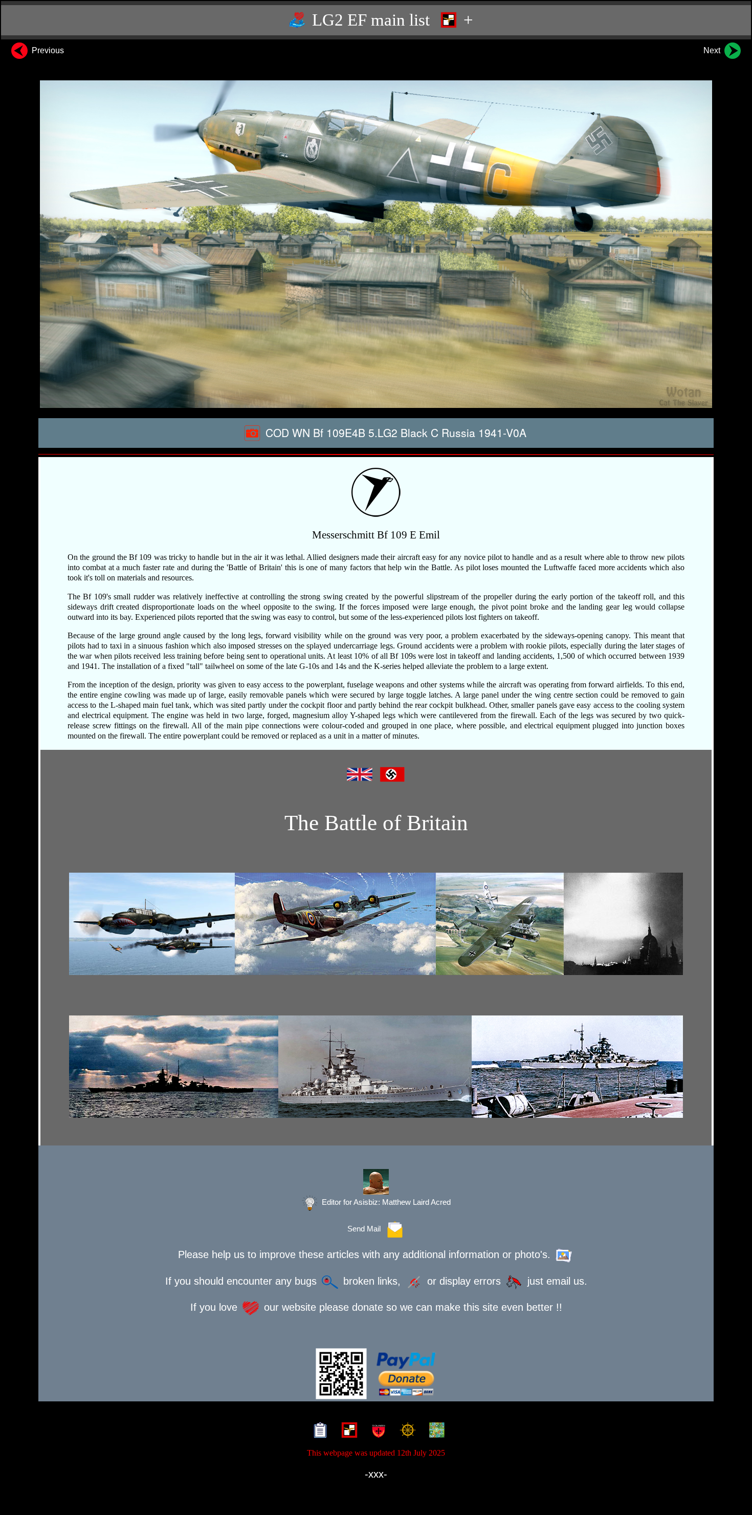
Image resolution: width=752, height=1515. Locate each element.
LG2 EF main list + (390, 20)
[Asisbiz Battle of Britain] (376, 924)
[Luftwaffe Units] (347, 1431)
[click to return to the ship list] (376, 1066)
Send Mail (366, 1229)
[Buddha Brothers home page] (405, 1431)
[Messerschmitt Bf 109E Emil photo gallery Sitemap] (318, 1431)
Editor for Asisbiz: (385, 1202)
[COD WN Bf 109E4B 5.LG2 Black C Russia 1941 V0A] (376, 244)
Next (712, 50)
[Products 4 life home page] (435, 1431)
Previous (47, 50)
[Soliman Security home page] (376, 1431)
